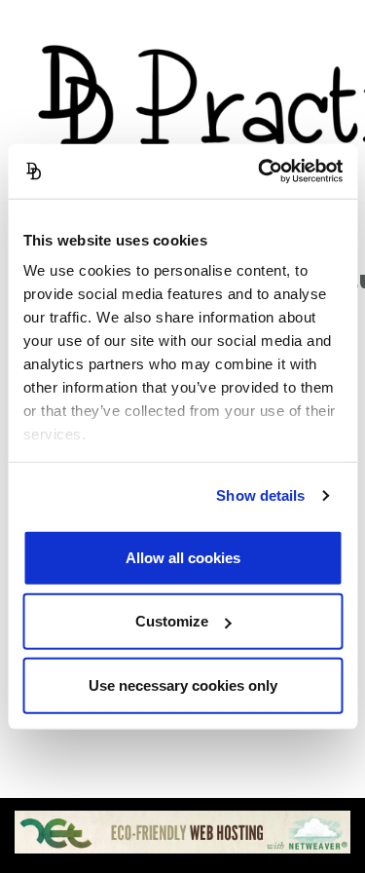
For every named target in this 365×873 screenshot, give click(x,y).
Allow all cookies (183, 557)
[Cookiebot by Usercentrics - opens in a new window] (260, 171)
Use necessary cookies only (183, 684)
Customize (171, 621)
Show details (260, 495)
